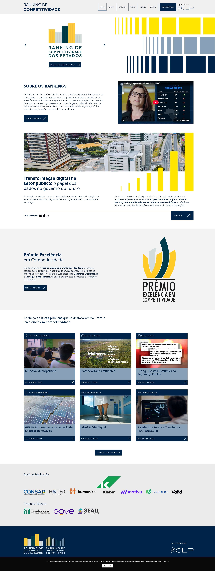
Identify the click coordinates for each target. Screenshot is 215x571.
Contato (153, 7)
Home (102, 7)
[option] (107, 45)
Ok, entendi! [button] (107, 565)
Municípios (122, 7)
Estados (111, 7)
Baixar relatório (168, 7)
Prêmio (133, 7)
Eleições (143, 7)
